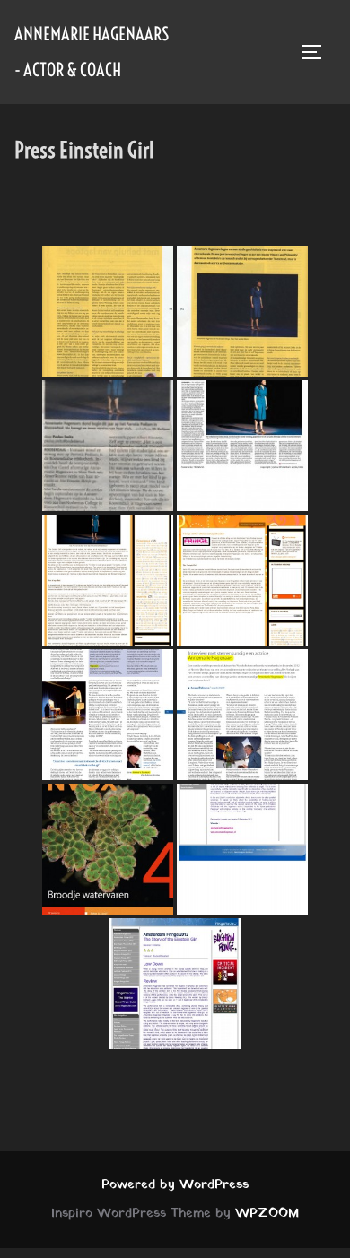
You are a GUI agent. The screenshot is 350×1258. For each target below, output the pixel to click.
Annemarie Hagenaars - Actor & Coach (91, 51)
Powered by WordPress (175, 1185)
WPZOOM (267, 1213)
